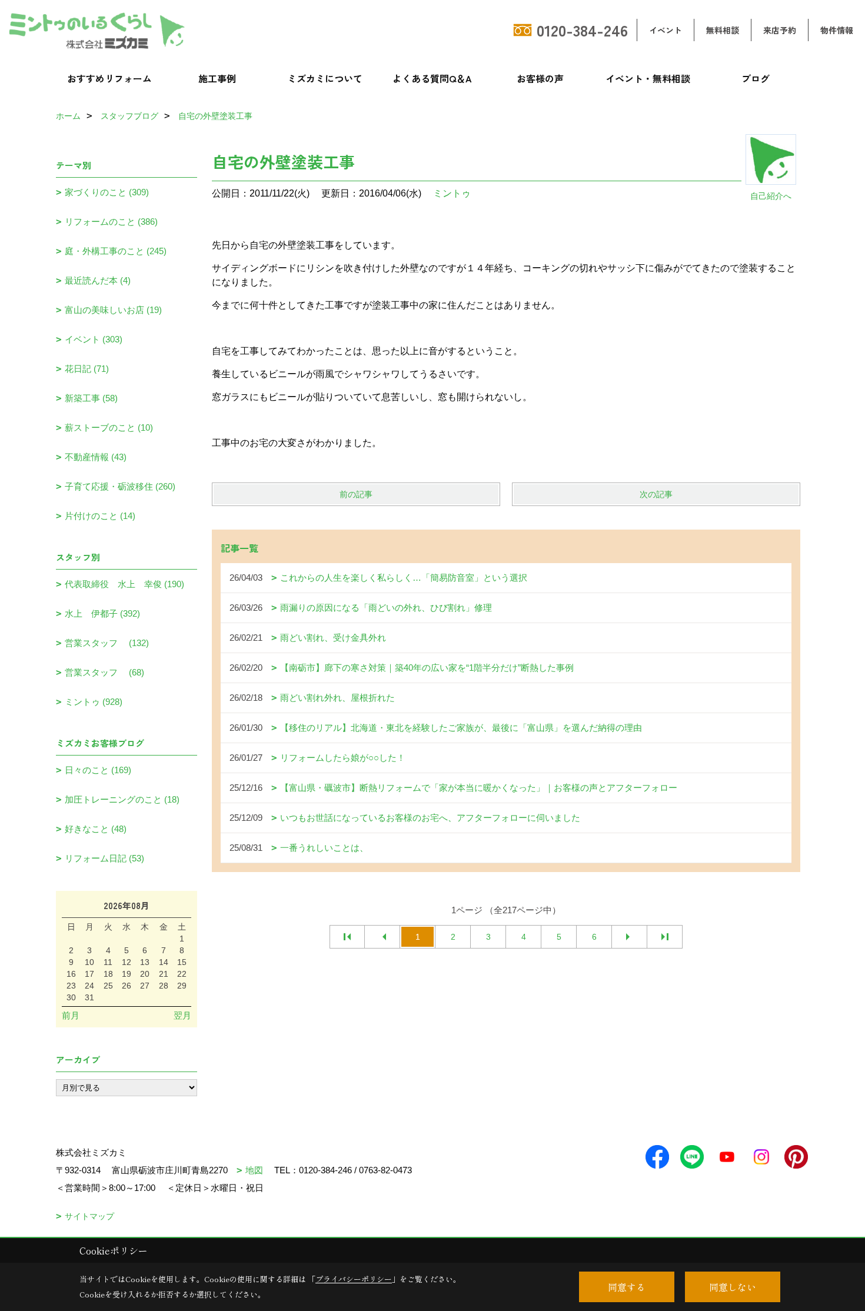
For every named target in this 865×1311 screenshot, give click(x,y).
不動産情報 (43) (96, 457)
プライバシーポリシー (353, 1279)
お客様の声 (540, 78)
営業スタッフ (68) (104, 672)
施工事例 (217, 78)
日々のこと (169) (98, 770)
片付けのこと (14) (100, 516)
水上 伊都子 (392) (102, 613)
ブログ (755, 78)
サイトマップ (89, 1216)
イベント (665, 30)
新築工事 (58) (91, 398)
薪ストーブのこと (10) (109, 427)
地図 (254, 1170)
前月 (70, 1015)
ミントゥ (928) (93, 702)
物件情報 (836, 30)
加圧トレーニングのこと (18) (122, 799)
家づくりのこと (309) (107, 192)
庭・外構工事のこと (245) (116, 251)
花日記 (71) (87, 369)
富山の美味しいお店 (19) (113, 310)
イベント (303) (93, 339)
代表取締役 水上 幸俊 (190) (124, 584)
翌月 (182, 1015)
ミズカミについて (324, 78)
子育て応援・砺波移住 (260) (120, 486)
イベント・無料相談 (648, 78)
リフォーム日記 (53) (104, 858)
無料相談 (722, 30)
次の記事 (656, 494)
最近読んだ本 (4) (98, 280)
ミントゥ (452, 193)
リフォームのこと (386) (111, 222)
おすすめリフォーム (109, 78)
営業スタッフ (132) (107, 643)
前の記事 (356, 494)
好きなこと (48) (96, 829)
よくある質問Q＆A (432, 78)
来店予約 (779, 30)
